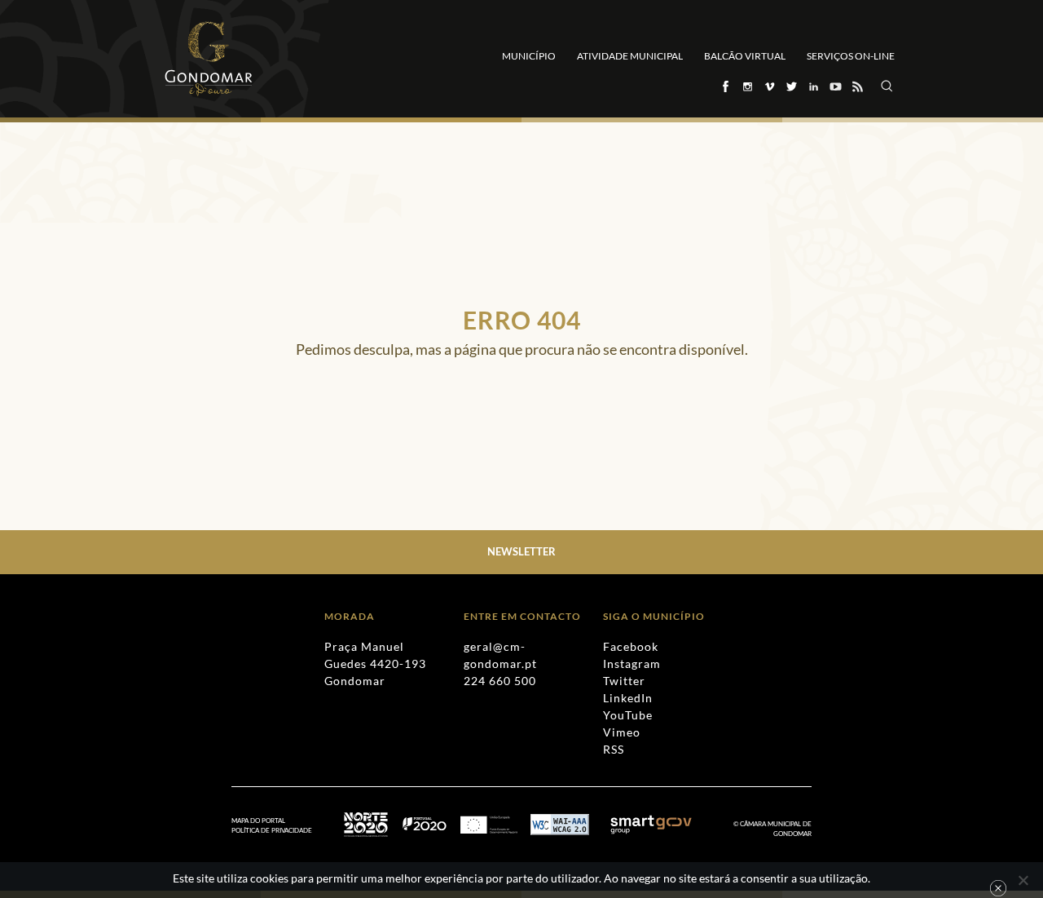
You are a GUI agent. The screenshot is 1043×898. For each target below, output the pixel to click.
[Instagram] (746, 86)
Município (529, 56)
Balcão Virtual (745, 56)
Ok (998, 888)
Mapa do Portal (258, 820)
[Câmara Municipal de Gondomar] (208, 58)
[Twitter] (790, 86)
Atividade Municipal (630, 56)
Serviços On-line (851, 56)
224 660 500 (500, 681)
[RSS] (856, 86)
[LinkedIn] (812, 86)
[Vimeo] (768, 86)
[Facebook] (724, 86)
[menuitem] (279, 830)
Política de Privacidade (271, 830)
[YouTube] (834, 86)
